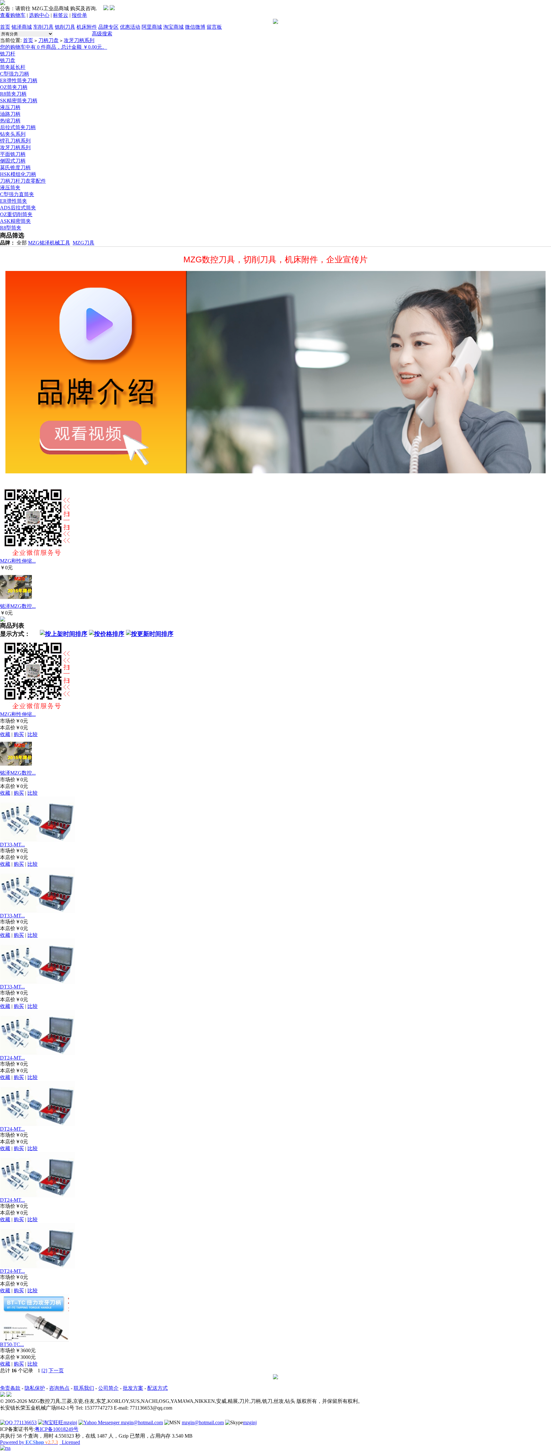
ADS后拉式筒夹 (18, 207)
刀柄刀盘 (48, 40)
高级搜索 (102, 33)
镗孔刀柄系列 (15, 140)
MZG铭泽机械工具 (49, 242)
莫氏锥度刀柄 (15, 167)
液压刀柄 (10, 107)
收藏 (5, 734)
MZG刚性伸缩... (18, 561)
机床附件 (87, 27)
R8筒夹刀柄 (13, 94)
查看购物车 (13, 15)
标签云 (60, 15)
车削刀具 (43, 27)
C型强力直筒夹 (17, 194)
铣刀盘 (7, 60)
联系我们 (84, 1388)
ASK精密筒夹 (15, 221)
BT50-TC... (12, 1344)
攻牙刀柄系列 (79, 40)
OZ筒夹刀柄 (13, 87)
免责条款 (10, 1388)
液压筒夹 (10, 187)
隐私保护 (35, 1388)
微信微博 (195, 27)
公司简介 (108, 1388)
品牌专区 (108, 27)
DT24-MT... (12, 1058)
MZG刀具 (83, 242)
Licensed (69, 1442)
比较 (32, 734)
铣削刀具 (65, 27)
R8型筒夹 (10, 227)
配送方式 (157, 1388)
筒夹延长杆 (13, 67)
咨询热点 (59, 1388)
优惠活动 (130, 27)
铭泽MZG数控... (18, 606)
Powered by (29, 1442)
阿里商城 (152, 27)
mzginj (70, 1422)
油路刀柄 (10, 114)
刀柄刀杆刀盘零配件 (23, 181)
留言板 (214, 27)
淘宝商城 (173, 27)
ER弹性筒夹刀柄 (18, 80)
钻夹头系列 (13, 134)
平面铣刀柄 (13, 154)
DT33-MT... (12, 844)
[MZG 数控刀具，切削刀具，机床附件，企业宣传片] (275, 372)
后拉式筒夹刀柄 (18, 127)
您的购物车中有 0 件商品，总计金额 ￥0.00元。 (53, 47)
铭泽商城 (21, 27)
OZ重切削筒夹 (16, 214)
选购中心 (39, 15)
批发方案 (133, 1388)
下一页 (56, 1370)
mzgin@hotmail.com (141, 1422)
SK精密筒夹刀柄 (18, 100)
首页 (5, 27)
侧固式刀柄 (13, 161)
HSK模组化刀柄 (18, 174)
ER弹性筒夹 (13, 201)
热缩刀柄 (10, 120)
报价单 (79, 15)
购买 (19, 734)
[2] (44, 1370)
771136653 (25, 1422)
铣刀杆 (7, 53)
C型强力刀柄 (14, 74)
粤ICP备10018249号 (56, 1429)
